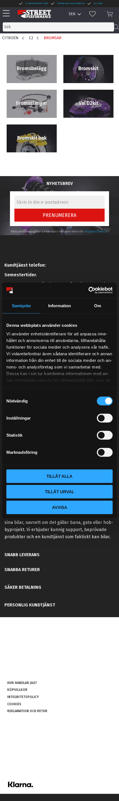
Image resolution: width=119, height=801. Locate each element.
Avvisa (59, 507)
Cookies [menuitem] (14, 704)
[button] (7, 13)
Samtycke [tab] (21, 305)
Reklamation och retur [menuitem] (27, 711)
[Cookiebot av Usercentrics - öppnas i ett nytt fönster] (88, 290)
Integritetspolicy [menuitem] (23, 697)
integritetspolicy (95, 231)
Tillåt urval (59, 491)
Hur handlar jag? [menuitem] (22, 683)
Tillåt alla (59, 476)
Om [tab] (97, 305)
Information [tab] (59, 305)
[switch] (105, 417)
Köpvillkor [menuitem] (17, 690)
